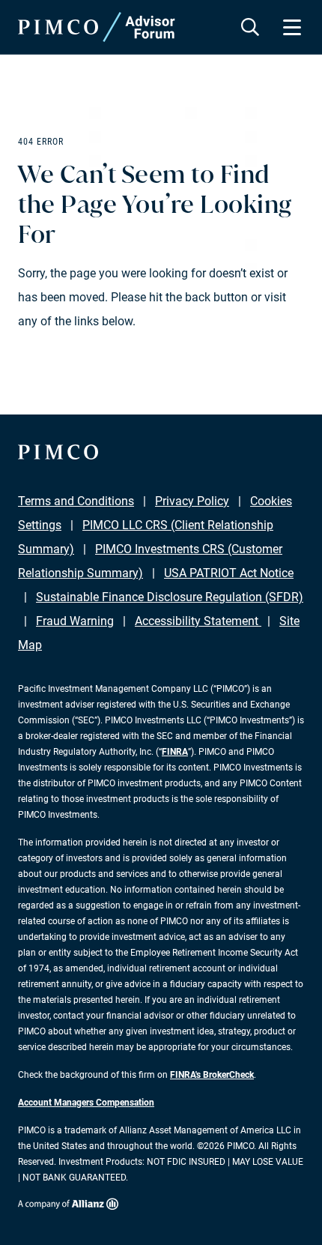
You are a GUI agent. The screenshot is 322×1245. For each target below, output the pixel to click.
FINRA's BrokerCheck (212, 1075)
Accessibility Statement (198, 621)
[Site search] (250, 27)
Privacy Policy (192, 501)
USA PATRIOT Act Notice (229, 573)
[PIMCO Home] (96, 27)
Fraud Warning (75, 621)
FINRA (175, 752)
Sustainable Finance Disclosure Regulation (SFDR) (169, 597)
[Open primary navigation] (292, 27)
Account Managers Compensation (86, 1102)
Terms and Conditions (76, 501)
